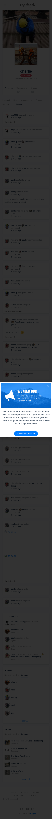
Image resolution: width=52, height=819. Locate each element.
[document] (26, 409)
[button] (47, 385)
